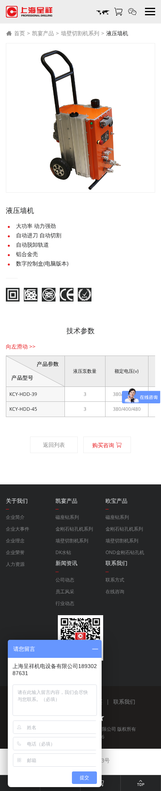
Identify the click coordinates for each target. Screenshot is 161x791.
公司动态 (64, 579)
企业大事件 (17, 529)
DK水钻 (63, 552)
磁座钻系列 (67, 517)
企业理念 (15, 540)
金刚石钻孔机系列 (74, 529)
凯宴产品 (43, 33)
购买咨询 (104, 445)
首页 (19, 33)
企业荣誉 (15, 552)
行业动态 (64, 603)
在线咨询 (115, 591)
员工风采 (64, 591)
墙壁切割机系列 (80, 33)
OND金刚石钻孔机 (125, 552)
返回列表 (54, 444)
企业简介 (15, 517)
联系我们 (124, 701)
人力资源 (15, 564)
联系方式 (115, 579)
